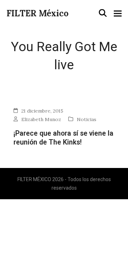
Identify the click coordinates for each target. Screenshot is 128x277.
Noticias (86, 119)
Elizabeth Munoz (41, 119)
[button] (103, 13)
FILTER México (37, 13)
